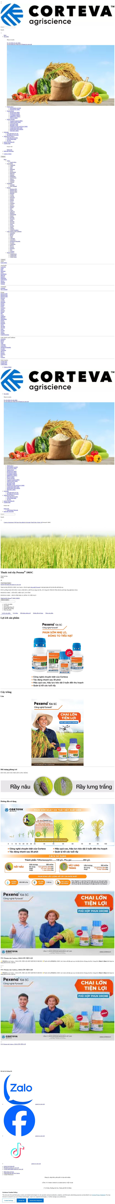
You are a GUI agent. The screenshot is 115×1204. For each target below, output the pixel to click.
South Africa (13, 162)
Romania (12, 218)
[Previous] (1, 965)
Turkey (12, 227)
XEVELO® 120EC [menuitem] (15, 109)
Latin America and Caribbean (14, 231)
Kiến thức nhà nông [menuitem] (9, 151)
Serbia (11, 220)
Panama (12, 247)
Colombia (12, 238)
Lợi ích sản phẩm (8, 604)
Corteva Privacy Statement (99, 1195)
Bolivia (12, 234)
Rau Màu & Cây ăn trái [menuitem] (12, 135)
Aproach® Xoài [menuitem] (14, 123)
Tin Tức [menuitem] (9, 140)
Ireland (11, 207)
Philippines (12, 176)
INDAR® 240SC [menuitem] (14, 130)
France (11, 201)
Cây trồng (6, 605)
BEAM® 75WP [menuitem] (14, 125)
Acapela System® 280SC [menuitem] (16, 121)
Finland (12, 200)
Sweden (12, 225)
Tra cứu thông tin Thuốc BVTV (19, 44)
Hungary (12, 206)
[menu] (1, 1)
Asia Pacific (10, 163)
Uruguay (12, 251)
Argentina (12, 233)
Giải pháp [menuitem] (6, 132)
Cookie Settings (8, 1200)
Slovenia (12, 223)
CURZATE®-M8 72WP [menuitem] (16, 128)
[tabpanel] (57, 652)
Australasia (9, 183)
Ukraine (12, 228)
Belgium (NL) (13, 190)
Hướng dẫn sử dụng (9, 608)
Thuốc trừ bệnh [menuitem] (11, 119)
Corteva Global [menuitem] (7, 154)
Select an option (5, 599)
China (11, 166)
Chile (11, 237)
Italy (11, 209)
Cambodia (12, 165)
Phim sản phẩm (7, 610)
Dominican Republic (15, 241)
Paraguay (12, 248)
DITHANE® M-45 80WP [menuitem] (16, 129)
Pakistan (12, 175)
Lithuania (12, 211)
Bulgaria (12, 193)
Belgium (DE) (13, 192)
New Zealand (13, 186)
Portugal (12, 217)
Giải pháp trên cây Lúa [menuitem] (12, 133)
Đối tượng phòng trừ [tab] (25, 613)
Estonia (12, 199)
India (11, 168)
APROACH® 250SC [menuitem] (15, 122)
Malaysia (12, 173)
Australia (12, 185)
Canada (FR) (13, 255)
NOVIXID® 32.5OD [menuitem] (15, 108)
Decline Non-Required (36, 1200)
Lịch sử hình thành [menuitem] (11, 139)
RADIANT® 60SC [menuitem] (15, 113)
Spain (11, 224)
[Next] (2, 965)
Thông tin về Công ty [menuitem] (9, 136)
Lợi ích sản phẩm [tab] (6, 613)
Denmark (12, 197)
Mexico (12, 245)
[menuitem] (13, 43)
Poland (11, 216)
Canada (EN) (13, 254)
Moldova (12, 213)
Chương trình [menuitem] (7, 143)
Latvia (11, 210)
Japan (11, 170)
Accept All (21, 1200)
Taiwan (12, 179)
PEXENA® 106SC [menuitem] (15, 112)
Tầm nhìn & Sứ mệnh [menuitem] (12, 137)
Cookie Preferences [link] (8, 1174)
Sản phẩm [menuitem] (6, 36)
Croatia (12, 194)
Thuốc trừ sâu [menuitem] (10, 111)
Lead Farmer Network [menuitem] (12, 510)
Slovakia (12, 221)
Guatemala (12, 244)
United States (13, 257)
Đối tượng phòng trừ (9, 607)
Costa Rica (12, 240)
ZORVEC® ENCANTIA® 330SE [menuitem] (19, 126)
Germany (12, 203)
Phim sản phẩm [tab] (49, 613)
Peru (11, 250)
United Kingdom (14, 230)
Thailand (12, 180)
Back (5, 35)
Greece (12, 204)
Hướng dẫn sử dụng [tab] (38, 613)
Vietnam (3, 156)
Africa (8, 160)
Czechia (12, 196)
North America (10, 252)
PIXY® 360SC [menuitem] (14, 118)
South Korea (13, 177)
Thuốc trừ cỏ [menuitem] (10, 106)
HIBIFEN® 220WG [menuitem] (15, 116)
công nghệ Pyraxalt (35, 587)
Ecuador (12, 242)
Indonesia (12, 169)
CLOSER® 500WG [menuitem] (15, 115)
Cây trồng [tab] (15, 613)
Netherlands (13, 214)
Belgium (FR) (13, 189)
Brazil (11, 235)
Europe (8, 187)
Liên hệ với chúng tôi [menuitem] (9, 142)
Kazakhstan (13, 172)
